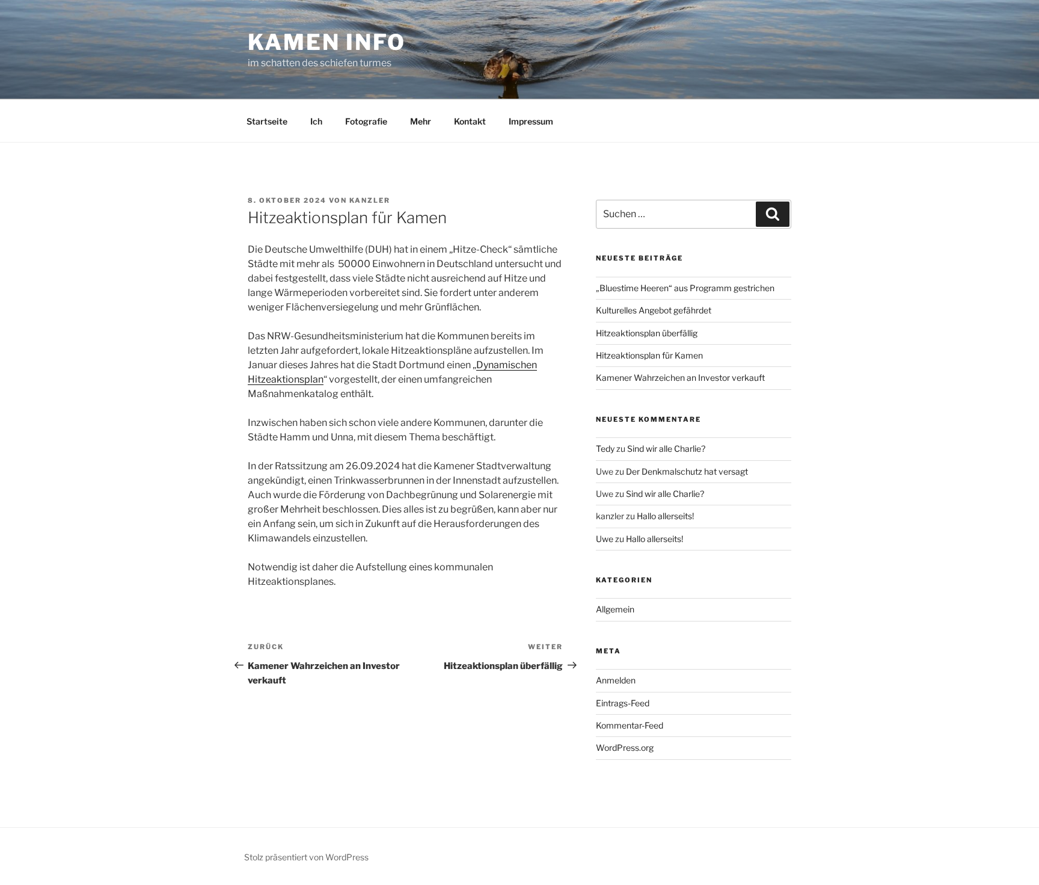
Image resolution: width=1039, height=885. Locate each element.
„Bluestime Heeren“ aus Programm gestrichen (685, 288)
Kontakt (470, 121)
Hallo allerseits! (665, 516)
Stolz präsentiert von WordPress (306, 857)
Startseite (267, 121)
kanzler (369, 200)
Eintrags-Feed (622, 703)
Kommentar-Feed (629, 725)
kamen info (327, 42)
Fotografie (366, 121)
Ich (316, 121)
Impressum (531, 121)
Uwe (604, 539)
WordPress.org (625, 747)
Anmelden (616, 680)
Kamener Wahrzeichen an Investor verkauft (680, 377)
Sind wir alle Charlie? (666, 448)
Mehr (420, 121)
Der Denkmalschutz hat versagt (687, 471)
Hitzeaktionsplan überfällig (646, 333)
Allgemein (615, 609)
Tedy (605, 448)
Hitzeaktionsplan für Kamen (649, 355)
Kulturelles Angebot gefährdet (653, 310)
